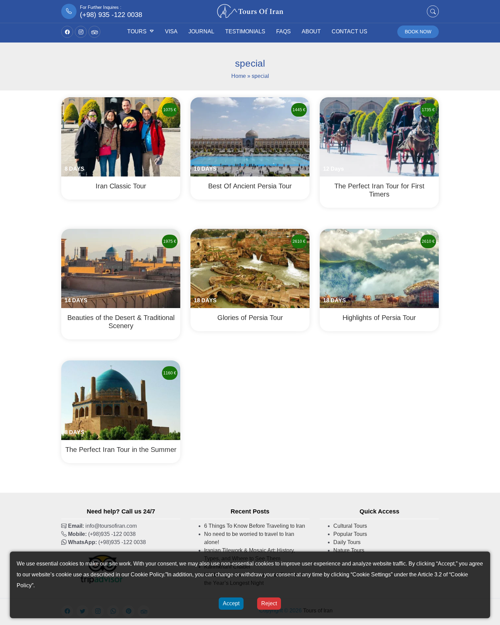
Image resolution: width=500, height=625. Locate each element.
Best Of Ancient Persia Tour (250, 186)
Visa (171, 31)
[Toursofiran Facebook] (67, 32)
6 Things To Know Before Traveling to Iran (254, 526)
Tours (137, 31)
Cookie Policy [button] (147, 574)
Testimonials (245, 31)
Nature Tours (348, 550)
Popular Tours (350, 534)
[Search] (433, 11)
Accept (231, 603)
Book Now (418, 31)
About (311, 31)
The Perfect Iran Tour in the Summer (121, 449)
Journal (201, 31)
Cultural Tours (350, 526)
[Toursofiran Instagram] (81, 32)
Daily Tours (347, 542)
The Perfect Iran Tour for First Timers (379, 190)
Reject (269, 603)
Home (238, 76)
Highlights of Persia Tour (379, 317)
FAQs (283, 31)
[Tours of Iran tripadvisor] (94, 32)
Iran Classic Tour (121, 186)
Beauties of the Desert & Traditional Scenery (120, 322)
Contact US (349, 31)
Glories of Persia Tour (250, 317)
